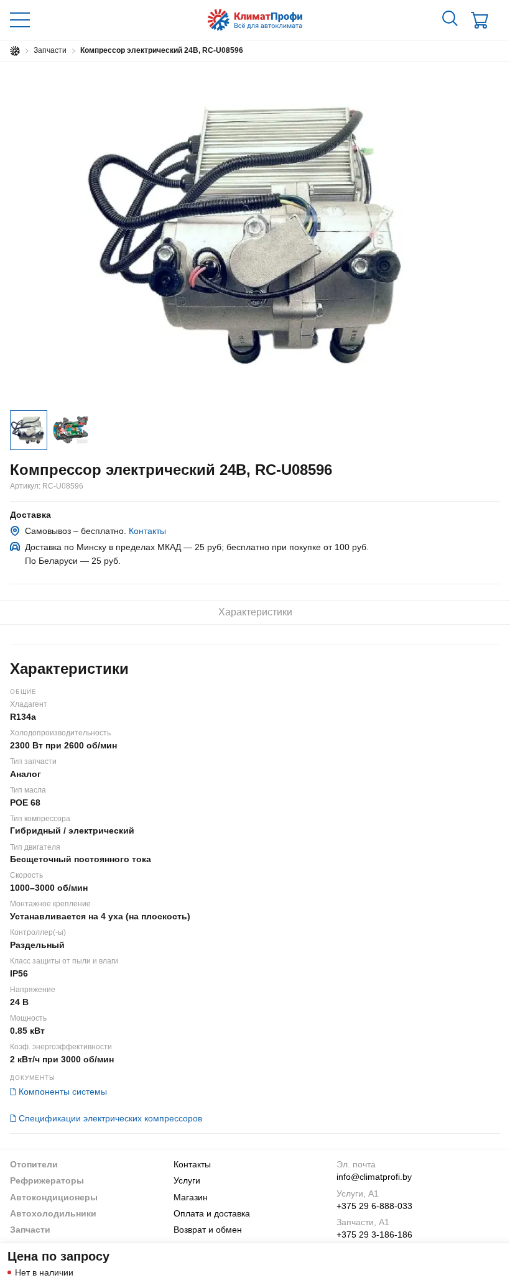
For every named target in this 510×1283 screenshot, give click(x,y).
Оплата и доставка (212, 1213)
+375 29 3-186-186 (374, 1234)
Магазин (191, 1197)
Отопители (34, 1164)
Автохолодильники (53, 1213)
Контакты (147, 531)
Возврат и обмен (208, 1230)
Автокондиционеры (54, 1197)
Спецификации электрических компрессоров (110, 1118)
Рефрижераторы (47, 1180)
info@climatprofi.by (374, 1177)
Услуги (187, 1180)
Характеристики (255, 612)
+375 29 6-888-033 (374, 1206)
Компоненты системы (63, 1092)
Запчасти (30, 1230)
